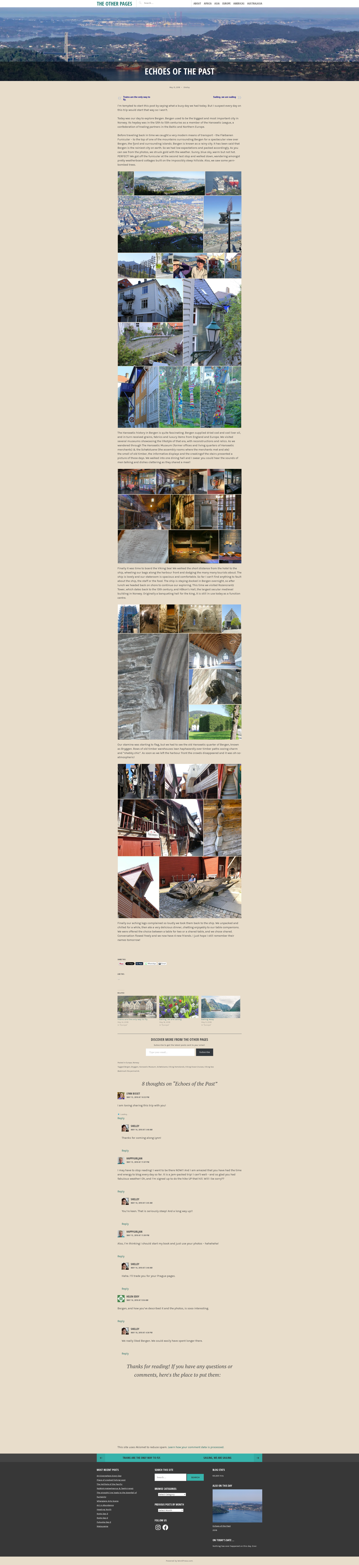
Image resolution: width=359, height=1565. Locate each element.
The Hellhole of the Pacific (109, 1484)
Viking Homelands (176, 1067)
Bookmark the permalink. (129, 1071)
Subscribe (204, 1052)
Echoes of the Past (222, 1526)
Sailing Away (207, 1019)
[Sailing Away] (220, 1007)
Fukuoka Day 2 (104, 1522)
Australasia (254, 3)
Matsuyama (102, 1526)
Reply (121, 1118)
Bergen (127, 1067)
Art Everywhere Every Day (109, 1475)
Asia (217, 3)
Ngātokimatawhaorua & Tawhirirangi (115, 1488)
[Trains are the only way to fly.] (137, 1007)
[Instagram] (158, 1527)
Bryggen (134, 1067)
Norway (136, 1062)
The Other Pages (114, 3)
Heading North (104, 1509)
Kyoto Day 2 (102, 1518)
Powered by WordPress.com (179, 1561)
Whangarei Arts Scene (107, 1501)
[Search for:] (156, 3)
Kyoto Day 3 (102, 1513)
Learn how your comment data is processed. (196, 1447)
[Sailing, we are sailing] (178, 1007)
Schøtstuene (162, 1067)
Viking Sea (209, 1067)
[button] (126, 183)
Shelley (186, 87)
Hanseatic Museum (147, 1067)
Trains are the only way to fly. (133, 1019)
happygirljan (134, 1158)
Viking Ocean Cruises (194, 1067)
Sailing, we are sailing (224, 97)
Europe (226, 3)
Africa (208, 3)
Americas (238, 3)
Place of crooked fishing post (111, 1480)
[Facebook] (165, 1527)
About (197, 3)
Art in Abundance (105, 1505)
